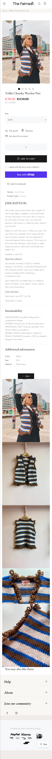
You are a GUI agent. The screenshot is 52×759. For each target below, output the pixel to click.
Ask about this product (18, 136)
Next (47, 52)
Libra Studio (19, 192)
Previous (5, 52)
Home (4, 10)
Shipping (29, 130)
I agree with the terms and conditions (24, 167)
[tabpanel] (26, 52)
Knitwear (22, 196)
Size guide (13, 130)
